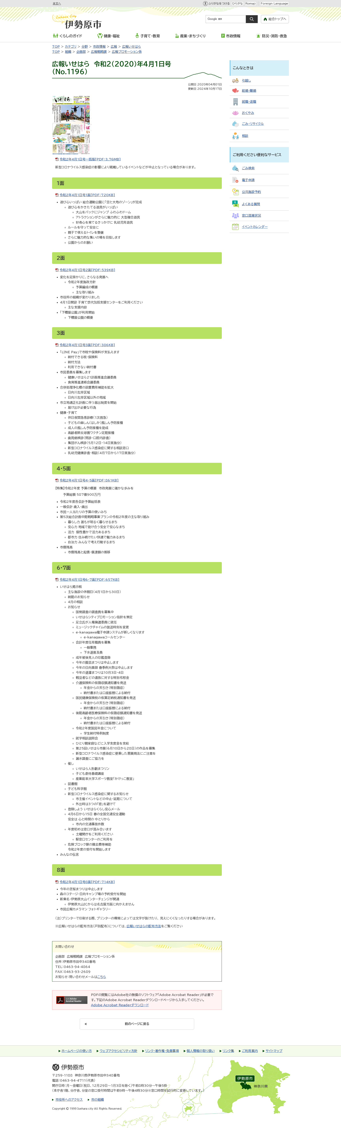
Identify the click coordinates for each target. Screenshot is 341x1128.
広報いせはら (131, 46)
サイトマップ (274, 1050)
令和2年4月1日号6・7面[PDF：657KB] (89, 579)
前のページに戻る (137, 1023)
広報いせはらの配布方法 (143, 926)
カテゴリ (70, 46)
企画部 (81, 51)
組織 (68, 51)
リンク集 (228, 1050)
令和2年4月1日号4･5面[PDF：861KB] (89, 480)
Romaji (250, 3)
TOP (56, 46)
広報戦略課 (99, 51)
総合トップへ (277, 19)
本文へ (57, 3)
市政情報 (233, 36)
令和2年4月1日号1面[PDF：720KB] (87, 195)
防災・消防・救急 (274, 36)
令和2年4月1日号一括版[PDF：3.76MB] (90, 159)
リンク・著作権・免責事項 (162, 1050)
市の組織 (97, 1099)
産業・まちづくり (193, 36)
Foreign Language (274, 3)
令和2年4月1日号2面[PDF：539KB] (87, 270)
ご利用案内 (250, 1050)
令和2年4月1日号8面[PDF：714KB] (87, 881)
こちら (101, 976)
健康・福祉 (112, 36)
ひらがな (237, 3)
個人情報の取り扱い (201, 1050)
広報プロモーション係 (127, 51)
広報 (114, 46)
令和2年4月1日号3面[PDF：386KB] (87, 345)
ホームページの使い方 (77, 1050)
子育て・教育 (150, 36)
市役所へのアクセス (69, 1099)
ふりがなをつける (219, 3)
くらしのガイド (70, 36)
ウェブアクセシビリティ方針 (118, 1050)
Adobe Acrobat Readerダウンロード (120, 1005)
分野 (85, 46)
